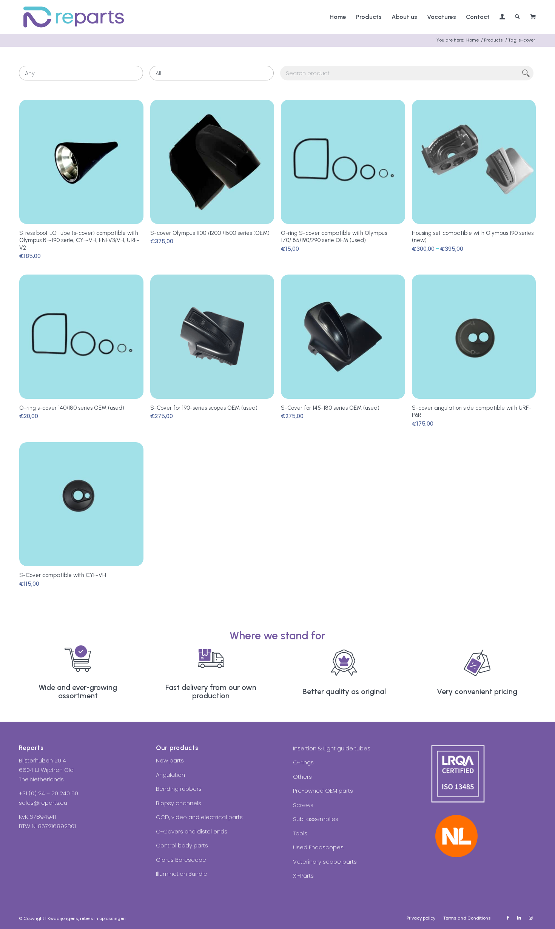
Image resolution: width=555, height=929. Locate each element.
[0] (533, 17)
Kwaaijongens (63, 918)
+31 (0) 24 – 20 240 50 (48, 793)
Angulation (170, 775)
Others (302, 777)
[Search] (517, 17)
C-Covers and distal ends (191, 831)
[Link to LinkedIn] (519, 917)
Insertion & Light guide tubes (331, 748)
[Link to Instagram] (530, 917)
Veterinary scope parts (325, 862)
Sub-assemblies (315, 819)
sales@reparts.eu (43, 803)
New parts (170, 760)
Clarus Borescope (181, 860)
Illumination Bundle (181, 874)
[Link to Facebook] (507, 917)
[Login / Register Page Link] (502, 18)
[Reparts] (73, 17)
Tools (300, 833)
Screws (303, 805)
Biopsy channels (178, 803)
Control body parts (182, 845)
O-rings (303, 762)
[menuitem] (338, 17)
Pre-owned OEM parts (323, 791)
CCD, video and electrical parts (199, 817)
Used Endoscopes (318, 847)
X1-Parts (303, 876)
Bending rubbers (179, 789)
